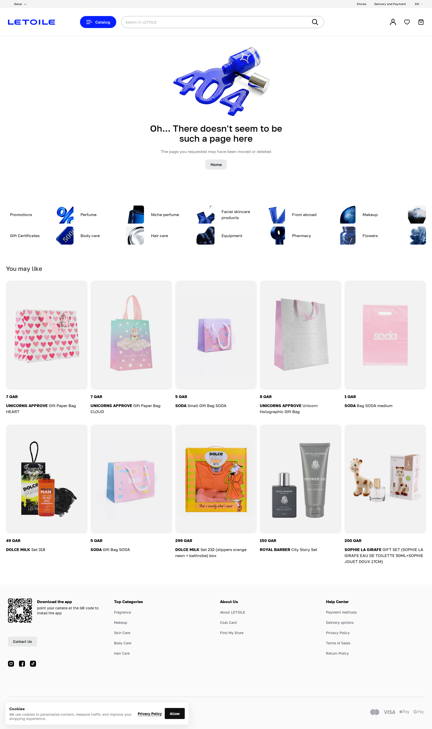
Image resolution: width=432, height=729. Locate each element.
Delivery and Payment (390, 4)
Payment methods (341, 612)
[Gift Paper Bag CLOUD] (131, 335)
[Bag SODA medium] (385, 335)
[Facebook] (22, 664)
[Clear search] (297, 22)
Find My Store (232, 633)
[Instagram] (11, 664)
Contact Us (22, 641)
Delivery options (340, 622)
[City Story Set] (300, 479)
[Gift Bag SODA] (131, 479)
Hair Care (122, 653)
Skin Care (122, 633)
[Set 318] (47, 479)
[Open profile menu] (393, 22)
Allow (175, 713)
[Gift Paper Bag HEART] (47, 335)
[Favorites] (407, 22)
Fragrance (122, 612)
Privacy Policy (150, 713)
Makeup (120, 622)
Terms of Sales (338, 643)
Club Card (228, 622)
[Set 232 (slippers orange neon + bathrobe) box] (216, 479)
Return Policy (337, 653)
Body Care (122, 643)
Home (216, 164)
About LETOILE (232, 612)
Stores (361, 4)
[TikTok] (33, 664)
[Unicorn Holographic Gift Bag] (300, 335)
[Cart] (421, 22)
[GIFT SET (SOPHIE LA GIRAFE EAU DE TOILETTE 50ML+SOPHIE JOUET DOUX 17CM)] (385, 479)
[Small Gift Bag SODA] (216, 335)
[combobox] (205, 22)
